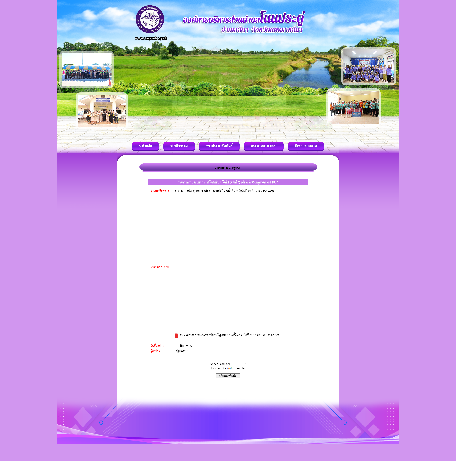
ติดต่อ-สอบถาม (306, 145)
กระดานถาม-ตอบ (263, 145)
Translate (239, 368)
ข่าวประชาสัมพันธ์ (219, 145)
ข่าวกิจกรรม (179, 145)
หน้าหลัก (145, 145)
